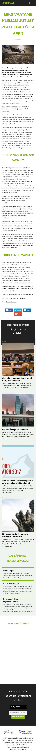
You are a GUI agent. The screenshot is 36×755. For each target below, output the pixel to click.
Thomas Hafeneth (11, 302)
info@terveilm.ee (18, 740)
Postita (28, 310)
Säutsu (19, 310)
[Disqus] (18, 651)
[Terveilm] (8, 2)
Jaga (9, 310)
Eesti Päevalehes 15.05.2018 (17, 298)
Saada (19, 314)
